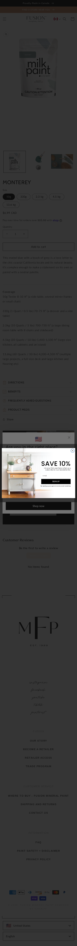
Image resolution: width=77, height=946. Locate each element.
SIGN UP (55, 481)
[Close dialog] (72, 450)
